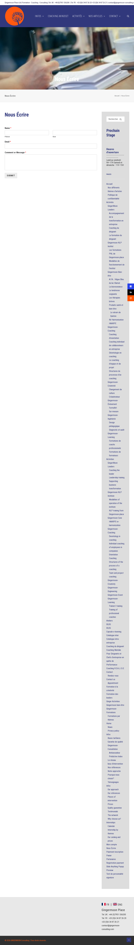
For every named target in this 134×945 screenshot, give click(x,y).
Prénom (7, 137)
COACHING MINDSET (58, 16)
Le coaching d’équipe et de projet (115, 364)
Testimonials (113, 811)
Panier (109, 855)
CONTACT (113, 16)
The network (113, 815)
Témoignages (113, 782)
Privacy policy (113, 731)
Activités (110, 202)
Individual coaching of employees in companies (116, 547)
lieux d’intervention (115, 764)
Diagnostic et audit (116, 430)
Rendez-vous (113, 675)
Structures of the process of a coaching (116, 566)
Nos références (114, 767)
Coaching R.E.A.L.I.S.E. (115, 668)
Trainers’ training (115, 606)
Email (8, 142)
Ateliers (109, 620)
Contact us (110, 679)
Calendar (111, 826)
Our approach (113, 789)
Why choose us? (114, 819)
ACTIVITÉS (77, 16)
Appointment (113, 683)
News (110, 727)
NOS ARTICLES (95, 16)
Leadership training (116, 477)
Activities (110, 459)
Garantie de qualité (115, 742)
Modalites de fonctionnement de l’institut (116, 265)
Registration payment (115, 863)
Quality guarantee (115, 808)
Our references (114, 793)
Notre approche (114, 771)
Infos (108, 734)
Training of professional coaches (114, 613)
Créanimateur (114, 397)
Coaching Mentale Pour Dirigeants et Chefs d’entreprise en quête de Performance (115, 657)
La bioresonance (115, 286)
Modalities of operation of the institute (115, 503)
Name (8, 128)
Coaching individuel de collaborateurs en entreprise (116, 345)
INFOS (38, 16)
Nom (54, 137)
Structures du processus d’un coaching (115, 375)
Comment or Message (15, 152)
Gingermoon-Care (115, 518)
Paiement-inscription (114, 852)
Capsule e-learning (113, 631)
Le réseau (112, 760)
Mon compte (111, 844)
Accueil (117, 96)
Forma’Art (113, 408)
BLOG (108, 624)
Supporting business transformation (115, 485)
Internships (110, 822)
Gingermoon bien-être (115, 705)
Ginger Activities (113, 701)
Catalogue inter (112, 635)
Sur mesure (113, 411)
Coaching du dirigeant (115, 646)
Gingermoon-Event (115, 595)
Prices (110, 804)
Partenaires (111, 859)
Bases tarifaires (114, 738)
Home (108, 723)
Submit (11, 175)
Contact (109, 672)
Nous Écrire (111, 848)
